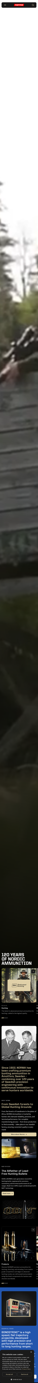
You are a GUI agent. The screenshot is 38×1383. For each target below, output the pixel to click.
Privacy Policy (26, 1369)
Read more (6, 1193)
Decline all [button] (24, 1374)
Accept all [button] (9, 1374)
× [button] (31, 1352)
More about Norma (18, 1134)
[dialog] (17, 1366)
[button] (17, 1379)
